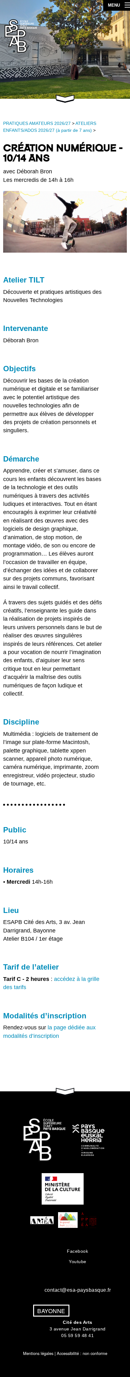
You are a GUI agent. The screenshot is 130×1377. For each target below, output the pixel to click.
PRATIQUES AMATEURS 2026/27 (37, 123)
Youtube (77, 1261)
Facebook (77, 1251)
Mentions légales (38, 1353)
